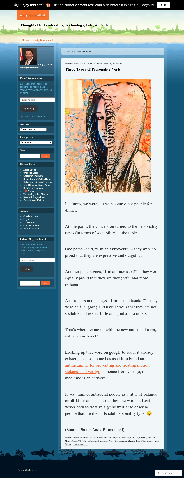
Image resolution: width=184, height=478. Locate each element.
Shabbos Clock (30, 172)
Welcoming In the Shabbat (36, 194)
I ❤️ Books (28, 190)
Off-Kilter (82, 440)
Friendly (142, 437)
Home (25, 40)
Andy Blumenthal (43, 40)
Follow (26, 268)
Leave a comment (80, 444)
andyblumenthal (32, 14)
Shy (116, 440)
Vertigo (68, 444)
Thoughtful (140, 440)
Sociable (122, 440)
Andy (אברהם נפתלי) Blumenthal (108, 63)
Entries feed (29, 222)
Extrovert (134, 437)
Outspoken (92, 440)
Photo (111, 440)
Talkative (131, 440)
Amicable (77, 437)
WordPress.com (31, 228)
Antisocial (98, 437)
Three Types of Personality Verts (93, 69)
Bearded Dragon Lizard (34, 197)
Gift (163, 4)
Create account (30, 216)
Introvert (151, 437)
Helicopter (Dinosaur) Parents (37, 181)
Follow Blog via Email (33, 239)
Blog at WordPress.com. (28, 470)
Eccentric (125, 437)
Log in (26, 219)
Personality (102, 440)
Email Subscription (31, 78)
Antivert (107, 437)
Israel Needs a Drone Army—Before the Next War (37, 186)
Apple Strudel (30, 169)
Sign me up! (29, 108)
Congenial (116, 437)
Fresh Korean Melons (33, 200)
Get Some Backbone (33, 175)
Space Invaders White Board (37, 178)
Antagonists (88, 437)
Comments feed (31, 225)
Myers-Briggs (71, 440)
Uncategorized (152, 440)
